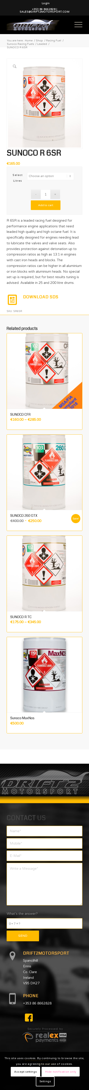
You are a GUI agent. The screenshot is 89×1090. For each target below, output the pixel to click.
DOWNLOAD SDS (40, 297)
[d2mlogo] (37, 25)
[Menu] (76, 25)
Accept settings (25, 1071)
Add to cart (45, 205)
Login (46, 3)
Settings (45, 1081)
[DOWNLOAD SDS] (12, 300)
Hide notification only (60, 1071)
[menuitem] (45, 3)
